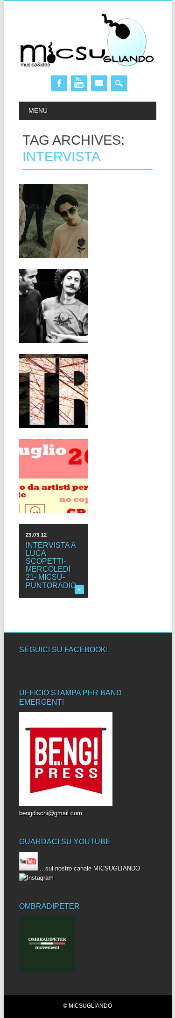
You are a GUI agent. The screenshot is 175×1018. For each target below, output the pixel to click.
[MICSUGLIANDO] (87, 65)
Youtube (79, 83)
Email (99, 83)
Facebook (59, 83)
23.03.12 (36, 535)
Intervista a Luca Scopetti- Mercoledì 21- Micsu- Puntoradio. (52, 565)
